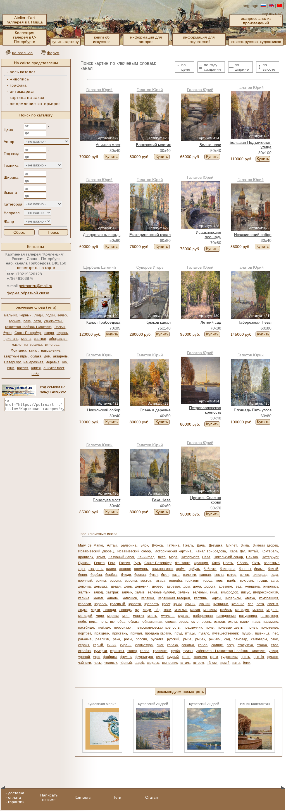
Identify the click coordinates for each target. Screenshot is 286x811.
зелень (183, 592)
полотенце (269, 627)
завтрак (40, 339)
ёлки (10, 368)
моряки (113, 616)
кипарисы (233, 598)
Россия (60, 327)
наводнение (50, 350)
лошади (109, 610)
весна (219, 575)
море (100, 616)
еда (239, 586)
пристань (11, 339)
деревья (173, 586)
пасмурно (270, 622)
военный (85, 581)
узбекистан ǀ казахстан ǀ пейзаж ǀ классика (230, 651)
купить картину (65, 41)
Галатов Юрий (99, 89)
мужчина (168, 616)
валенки (189, 575)
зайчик (126, 592)
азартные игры (16, 356)
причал (136, 633)
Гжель (188, 545)
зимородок (229, 592)
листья (272, 604)
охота (232, 622)
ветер (231, 575)
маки (167, 610)
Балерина (129, 545)
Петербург (12, 362)
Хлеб (216, 563)
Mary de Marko (90, 545)
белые (259, 569)
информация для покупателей (199, 39)
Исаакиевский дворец (96, 551)
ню (64, 362)
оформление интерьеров (35, 103)
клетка (250, 598)
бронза (140, 575)
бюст (165, 575)
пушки (247, 633)
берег (82, 575)
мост (126, 616)
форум (53, 53)
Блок (144, 545)
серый (98, 645)
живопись (19, 79)
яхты (236, 663)
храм (214, 657)
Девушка (215, 545)
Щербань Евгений (99, 267)
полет (252, 627)
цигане (272, 657)
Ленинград (145, 557)
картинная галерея (174, 598)
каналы (112, 598)
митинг (257, 610)
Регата (99, 563)
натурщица (33, 345)
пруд (178, 633)
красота (134, 604)
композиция (268, 598)
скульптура (144, 645)
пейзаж (104, 627)
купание (238, 604)
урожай (84, 657)
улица (273, 651)
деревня (52, 362)
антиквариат (22, 91)
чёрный (26, 315)
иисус (245, 592)
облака (35, 356)
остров (219, 622)
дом (47, 356)
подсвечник (193, 627)
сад (227, 639)
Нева (206, 557)
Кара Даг (237, 551)
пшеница (262, 633)
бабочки (210, 569)
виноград (52, 345)
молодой (85, 616)
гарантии (16, 802)
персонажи (123, 627)
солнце (217, 645)
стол (274, 645)
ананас (125, 569)
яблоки (212, 663)
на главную (22, 53)
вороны (131, 581)
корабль (100, 604)
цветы (246, 657)
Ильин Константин (255, 704)
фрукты (126, 657)
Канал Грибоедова (211, 551)
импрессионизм (265, 592)
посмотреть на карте (36, 267)
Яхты (256, 563)
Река (111, 563)
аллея (36, 368)
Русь (137, 563)
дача (274, 581)
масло (17, 345)
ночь (103, 622)
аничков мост (54, 368)
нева (93, 622)
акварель (60, 356)
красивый (117, 604)
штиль (185, 663)
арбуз (180, 569)
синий (111, 645)
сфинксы (117, 651)
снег (160, 645)
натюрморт (269, 616)
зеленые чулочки (161, 592)
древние (225, 586)
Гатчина (173, 545)
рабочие (85, 639)
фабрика (110, 657)
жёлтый (84, 592)
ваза (176, 575)
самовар (240, 639)
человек (110, 663)
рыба (187, 639)
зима (214, 592)
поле (210, 627)
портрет (84, 633)
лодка (82, 610)
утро (96, 657)
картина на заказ (27, 97)
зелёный (200, 592)
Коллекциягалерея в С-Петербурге (24, 37)
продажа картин (158, 633)
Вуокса (157, 545)
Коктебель (270, 551)
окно (195, 622)
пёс (275, 633)
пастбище (86, 627)
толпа (144, 651)
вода (274, 575)
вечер (62, 315)
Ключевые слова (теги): (36, 307)
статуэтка (245, 645)
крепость (151, 604)
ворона (115, 581)
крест (166, 604)
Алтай (112, 545)
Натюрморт (190, 557)
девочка (84, 586)
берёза (96, 575)
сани (274, 639)
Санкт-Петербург (28, 333)
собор (203, 645)
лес (250, 604)
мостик (138, 616)
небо (35, 374)
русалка (157, 639)
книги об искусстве (102, 39)
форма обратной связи (28, 293)
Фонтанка (18, 350)
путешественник (225, 633)
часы (98, 663)
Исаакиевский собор (134, 551)
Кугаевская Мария (102, 704)
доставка (16, 793)
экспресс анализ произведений (256, 20)
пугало (204, 633)
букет (7, 333)
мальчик (10, 315)
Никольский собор (228, 557)
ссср (230, 645)
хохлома (200, 657)
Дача (201, 545)
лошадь (125, 610)
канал (33, 350)
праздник (101, 633)
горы (219, 581)
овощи (170, 622)
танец (132, 651)
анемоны (141, 569)
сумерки (100, 651)
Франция (201, 563)
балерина (227, 569)
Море (173, 557)
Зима (245, 545)
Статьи (151, 797)
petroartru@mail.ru (35, 285)
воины (101, 581)
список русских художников (256, 41)
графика (18, 85)
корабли (84, 604)
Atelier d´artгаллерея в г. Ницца (25, 19)
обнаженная (152, 622)
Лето (162, 557)
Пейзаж (252, 557)
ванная (205, 575)
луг (137, 610)
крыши (190, 604)
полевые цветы (231, 627)
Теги (117, 797)
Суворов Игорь (149, 267)
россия (22, 368)
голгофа (175, 581)
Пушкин (84, 563)
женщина (252, 586)
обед (121, 622)
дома (197, 586)
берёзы (111, 575)
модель (272, 610)
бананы (245, 569)
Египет (231, 545)
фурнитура (144, 657)
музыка (15, 321)
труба (175, 651)
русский (173, 639)
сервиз (83, 645)
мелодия (242, 610)
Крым (100, 557)
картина (147, 598)
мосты (26, 339)
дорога (209, 586)
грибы (232, 581)
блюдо (126, 575)
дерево (157, 586)
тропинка (160, 651)
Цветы (228, 563)
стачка (262, 645)
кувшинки (220, 604)
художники (229, 657)
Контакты (83, 797)
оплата (14, 797)
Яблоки (243, 563)
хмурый (173, 657)
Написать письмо (49, 797)
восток (145, 581)
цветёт (259, 657)
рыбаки (215, 639)
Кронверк (85, 557)
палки (244, 622)
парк (256, 622)
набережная (33, 362)
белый (273, 569)
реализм (102, 639)
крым (177, 604)
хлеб (160, 657)
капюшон (130, 598)
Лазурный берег (121, 557)
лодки (50, 315)
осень (206, 622)
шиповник (170, 663)
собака (172, 645)
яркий (225, 663)
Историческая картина (173, 551)
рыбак (200, 639)
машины (210, 610)
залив (139, 592)
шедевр (153, 663)
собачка (188, 645)
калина (83, 598)
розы (128, 639)
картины (201, 598)
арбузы (195, 569)
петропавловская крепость (158, 627)
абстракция (58, 339)
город (207, 581)
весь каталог (22, 72)
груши (262, 581)
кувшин (204, 604)
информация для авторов (146, 39)
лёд (157, 610)
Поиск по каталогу (36, 115)
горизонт (192, 581)
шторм (198, 663)
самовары (259, 639)
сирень (62, 333)
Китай (253, 551)
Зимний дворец (265, 545)
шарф (139, 663)
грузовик (247, 581)
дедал (116, 586)
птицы (190, 633)
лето (37, 321)
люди (38, 315)
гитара (160, 581)
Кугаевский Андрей (153, 704)
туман (188, 651)
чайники (84, 663)
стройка (84, 651)
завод (98, 592)
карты (216, 598)
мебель (226, 610)
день (128, 586)
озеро (49, 333)
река (27, 321)
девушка (101, 586)
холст (186, 657)
